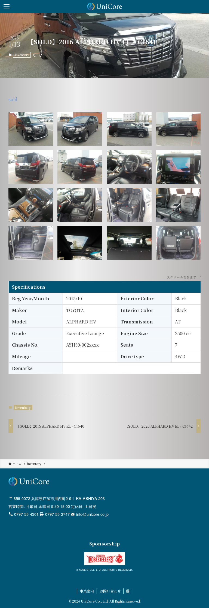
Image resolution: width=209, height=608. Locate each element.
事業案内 (87, 591)
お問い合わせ (110, 591)
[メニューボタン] (6, 6)
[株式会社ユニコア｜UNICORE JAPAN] (104, 6)
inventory (22, 55)
